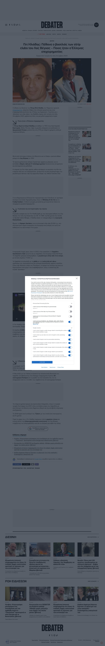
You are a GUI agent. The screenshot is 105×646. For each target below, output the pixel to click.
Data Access (52, 367)
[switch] (70, 307)
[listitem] (52, 303)
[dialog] (52, 323)
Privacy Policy (61, 367)
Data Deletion (44, 367)
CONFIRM (42, 362)
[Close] (77, 279)
